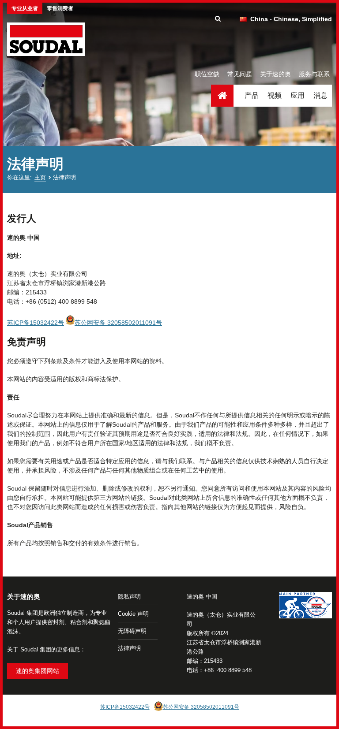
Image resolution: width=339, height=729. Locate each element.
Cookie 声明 (133, 613)
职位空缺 (207, 74)
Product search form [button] (217, 19)
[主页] (46, 39)
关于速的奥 (275, 74)
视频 (274, 95)
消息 (320, 95)
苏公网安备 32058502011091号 (118, 322)
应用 (297, 95)
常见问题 (239, 74)
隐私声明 (129, 596)
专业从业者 (24, 8)
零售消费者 (60, 8)
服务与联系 (314, 74)
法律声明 (129, 648)
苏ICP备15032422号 (35, 322)
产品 (252, 95)
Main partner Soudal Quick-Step (305, 606)
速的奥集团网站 (37, 670)
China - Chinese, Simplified (291, 18)
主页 (222, 96)
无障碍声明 (132, 631)
